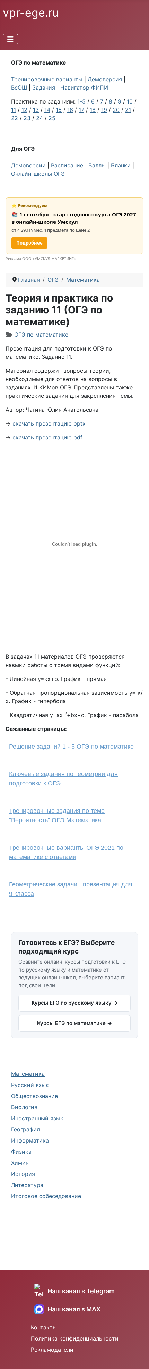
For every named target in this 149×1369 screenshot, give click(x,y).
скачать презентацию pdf (47, 437)
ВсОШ (19, 87)
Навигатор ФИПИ (84, 87)
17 (81, 109)
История (23, 1173)
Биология (24, 1107)
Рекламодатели (52, 1349)
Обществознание (34, 1095)
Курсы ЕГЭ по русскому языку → (75, 1002)
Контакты (44, 1327)
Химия (20, 1162)
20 (116, 109)
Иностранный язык (37, 1118)
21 (128, 109)
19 (104, 109)
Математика (28, 1073)
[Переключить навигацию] (10, 39)
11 (13, 109)
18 (93, 109)
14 (47, 109)
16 (70, 109)
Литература (27, 1184)
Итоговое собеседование (46, 1196)
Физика (21, 1151)
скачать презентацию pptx (49, 423)
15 (59, 109)
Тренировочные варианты (46, 79)
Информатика (30, 1140)
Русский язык (30, 1084)
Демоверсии (28, 165)
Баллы (97, 165)
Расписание (67, 165)
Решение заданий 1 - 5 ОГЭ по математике (71, 746)
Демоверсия (105, 79)
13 (36, 109)
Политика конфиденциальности (75, 1338)
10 (130, 101)
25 (52, 118)
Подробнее (29, 243)
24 (39, 118)
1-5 (81, 101)
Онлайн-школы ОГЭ (38, 173)
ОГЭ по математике (41, 334)
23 (27, 118)
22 (14, 118)
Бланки (121, 165)
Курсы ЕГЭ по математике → (74, 1023)
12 (24, 109)
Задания (43, 87)
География (25, 1129)
